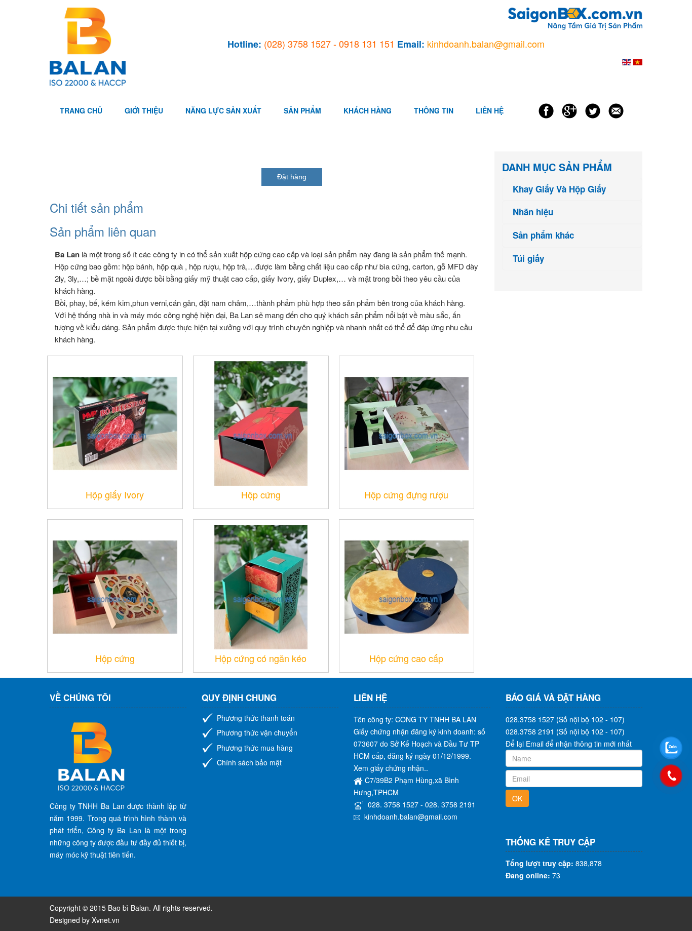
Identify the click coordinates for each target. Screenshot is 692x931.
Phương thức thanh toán (256, 718)
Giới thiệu (144, 110)
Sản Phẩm (302, 110)
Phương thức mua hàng (255, 748)
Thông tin (433, 110)
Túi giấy (528, 258)
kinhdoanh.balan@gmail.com (410, 816)
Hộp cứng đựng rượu (406, 494)
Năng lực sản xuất (223, 110)
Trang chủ (81, 110)
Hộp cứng (261, 494)
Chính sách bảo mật (249, 762)
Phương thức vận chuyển (257, 732)
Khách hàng (367, 110)
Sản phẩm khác (543, 235)
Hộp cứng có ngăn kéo (260, 658)
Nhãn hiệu (533, 212)
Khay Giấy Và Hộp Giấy (559, 189)
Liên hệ (490, 110)
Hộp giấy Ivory (115, 494)
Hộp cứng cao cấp (406, 658)
